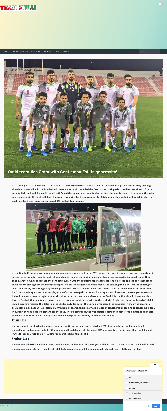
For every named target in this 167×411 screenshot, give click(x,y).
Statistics (48, 51)
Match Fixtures (36, 51)
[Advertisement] (83, 31)
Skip (148, 406)
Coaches (57, 51)
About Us (66, 51)
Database (5, 51)
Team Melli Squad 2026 (20, 51)
